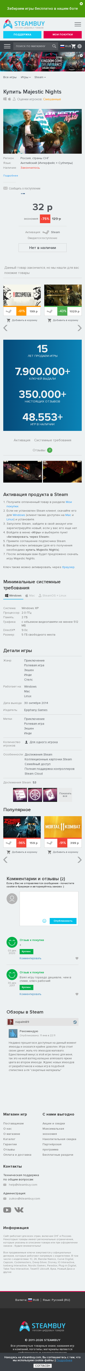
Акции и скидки (53, 1123)
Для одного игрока (44, 742)
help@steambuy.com (23, 1184)
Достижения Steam (38, 754)
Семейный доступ (38, 764)
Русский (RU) (61, 1300)
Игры (24, 77)
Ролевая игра (34, 665)
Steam (38, 77)
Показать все (65, 795)
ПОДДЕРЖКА (22, 34)
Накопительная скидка (59, 1139)
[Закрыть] (81, 3)
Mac (68, 515)
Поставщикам (13, 1123)
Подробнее (10, 175)
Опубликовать (63, 921)
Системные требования (52, 440)
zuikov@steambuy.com (24, 1198)
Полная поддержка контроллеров (50, 769)
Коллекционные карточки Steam (48, 759)
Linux (10, 519)
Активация (22, 440)
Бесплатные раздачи (57, 1155)
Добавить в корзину (24, 320)
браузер (68, 567)
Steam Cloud (34, 773)
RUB (68, 46)
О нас (7, 1128)
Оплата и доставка (17, 1155)
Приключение (34, 660)
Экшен (29, 670)
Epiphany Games (36, 710)
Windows (19, 515)
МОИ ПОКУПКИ (63, 34)
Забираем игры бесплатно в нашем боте (42, 8)
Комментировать (30, 958)
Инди (28, 675)
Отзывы (42, 450)
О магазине (11, 1134)
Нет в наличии (42, 247)
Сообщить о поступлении (24, 188)
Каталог (9, 1139)
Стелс (28, 679)
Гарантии (10, 1144)
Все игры (10, 77)
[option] (22, 303)
